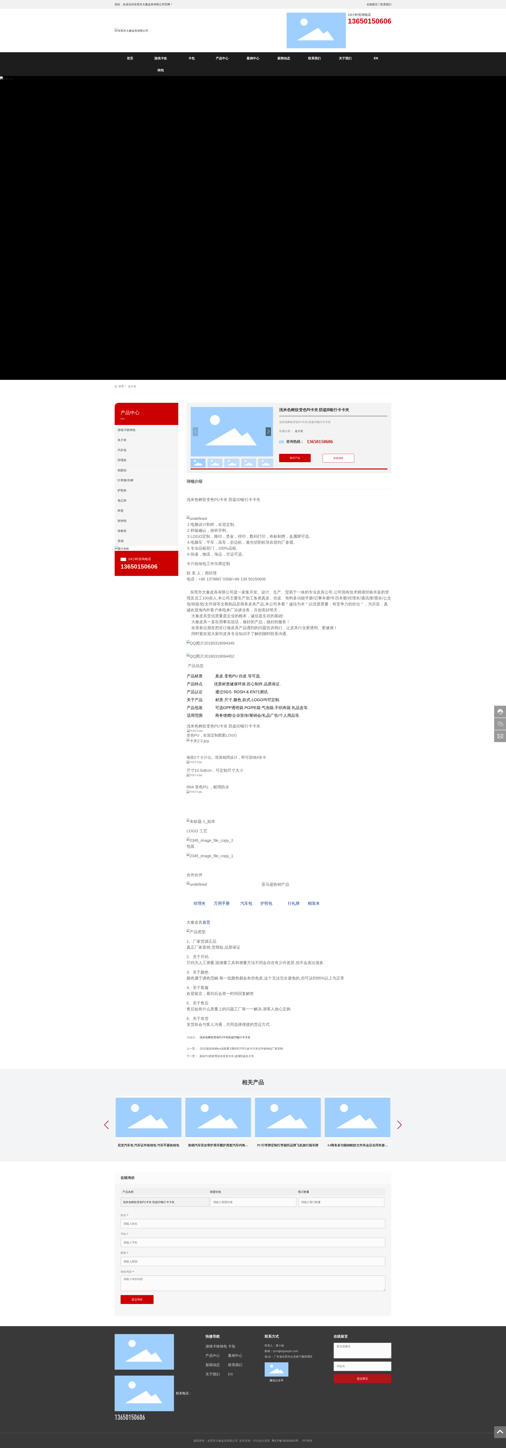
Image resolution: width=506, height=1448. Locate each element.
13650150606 (369, 21)
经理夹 (200, 903)
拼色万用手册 (218, 1145)
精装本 (313, 903)
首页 (206, 922)
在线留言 (372, 4)
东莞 (267, 1440)
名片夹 (132, 386)
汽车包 (245, 903)
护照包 (268, 903)
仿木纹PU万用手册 (357, 1145)
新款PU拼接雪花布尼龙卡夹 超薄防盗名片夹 (227, 1056)
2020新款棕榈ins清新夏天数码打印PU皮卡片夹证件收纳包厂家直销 (241, 1048)
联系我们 (385, 4)
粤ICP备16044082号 (285, 1440)
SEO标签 (307, 1440)
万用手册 (222, 903)
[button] (493, 228)
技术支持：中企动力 (251, 1440)
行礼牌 (292, 903)
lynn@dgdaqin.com (285, 1351)
